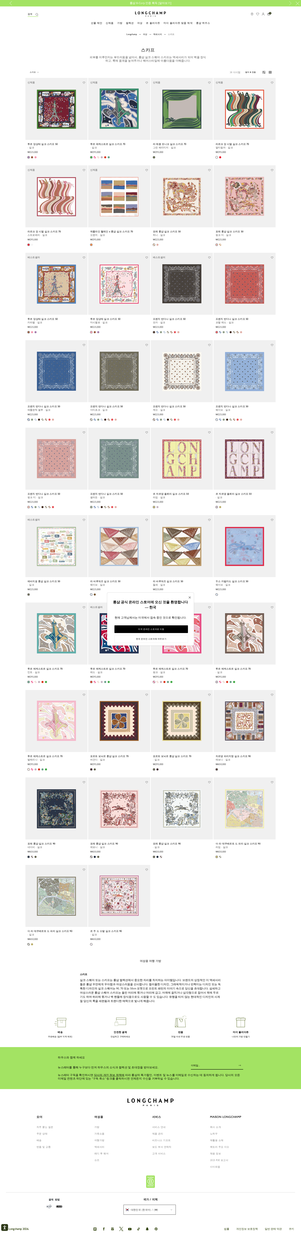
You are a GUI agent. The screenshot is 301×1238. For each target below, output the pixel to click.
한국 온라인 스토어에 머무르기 (151, 639)
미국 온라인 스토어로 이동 (151, 629)
